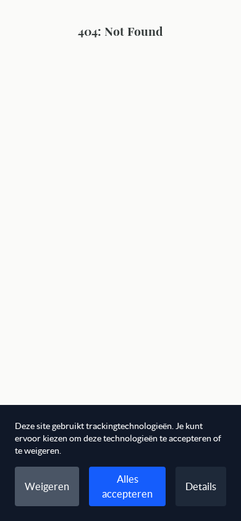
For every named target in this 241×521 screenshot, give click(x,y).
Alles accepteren (127, 486)
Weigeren (47, 486)
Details (200, 486)
